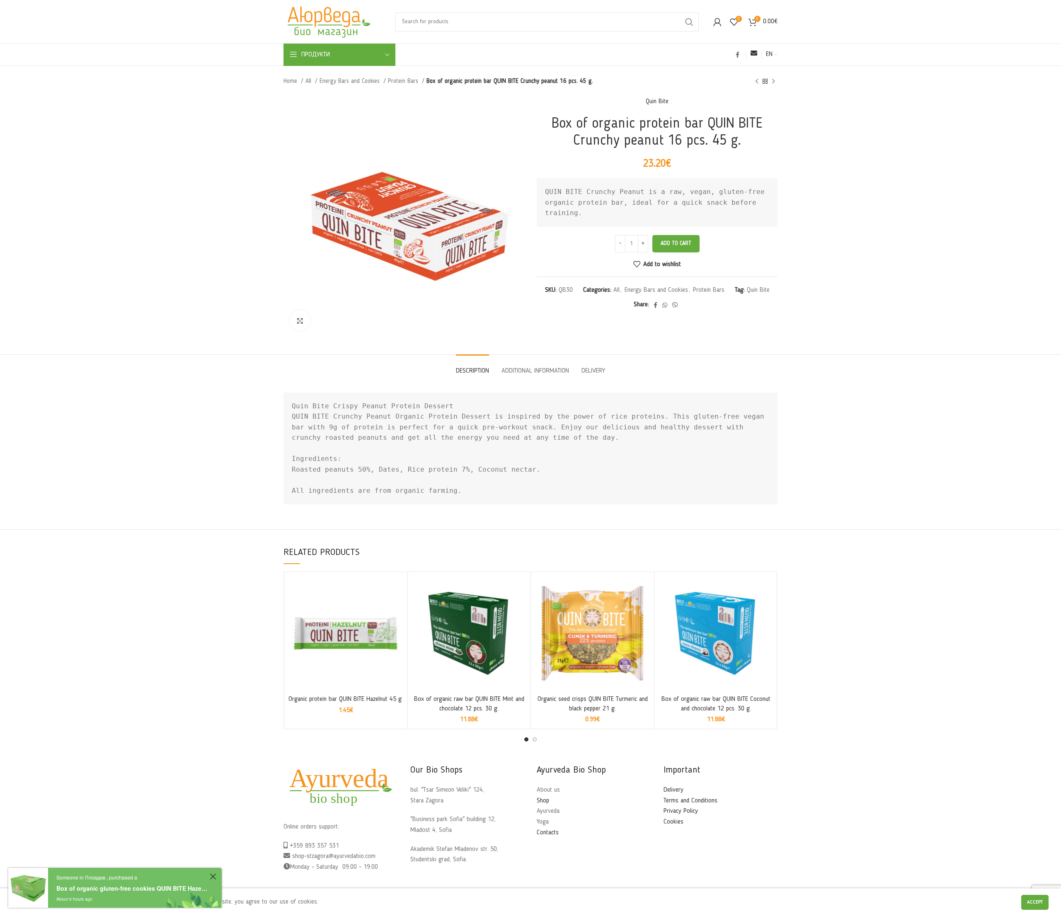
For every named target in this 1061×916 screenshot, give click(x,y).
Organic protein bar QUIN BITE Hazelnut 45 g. (345, 699)
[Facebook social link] (737, 54)
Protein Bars (404, 81)
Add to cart (676, 243)
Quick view (397, 589)
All (309, 81)
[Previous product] (757, 81)
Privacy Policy (681, 811)
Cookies (673, 822)
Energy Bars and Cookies (351, 81)
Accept (1035, 902)
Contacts (548, 832)
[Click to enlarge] (300, 320)
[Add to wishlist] (397, 608)
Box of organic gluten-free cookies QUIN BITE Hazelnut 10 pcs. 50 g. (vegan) (131, 888)
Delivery (673, 790)
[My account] (717, 22)
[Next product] (773, 81)
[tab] (472, 367)
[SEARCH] (689, 22)
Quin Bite (657, 101)
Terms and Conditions (690, 800)
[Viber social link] (675, 305)
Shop (543, 800)
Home (291, 81)
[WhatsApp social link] (665, 305)
